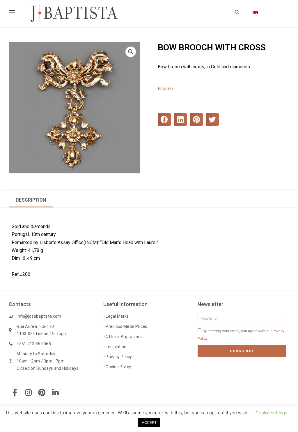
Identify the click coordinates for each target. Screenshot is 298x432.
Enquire (165, 88)
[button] (130, 52)
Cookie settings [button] (271, 412)
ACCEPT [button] (149, 422)
